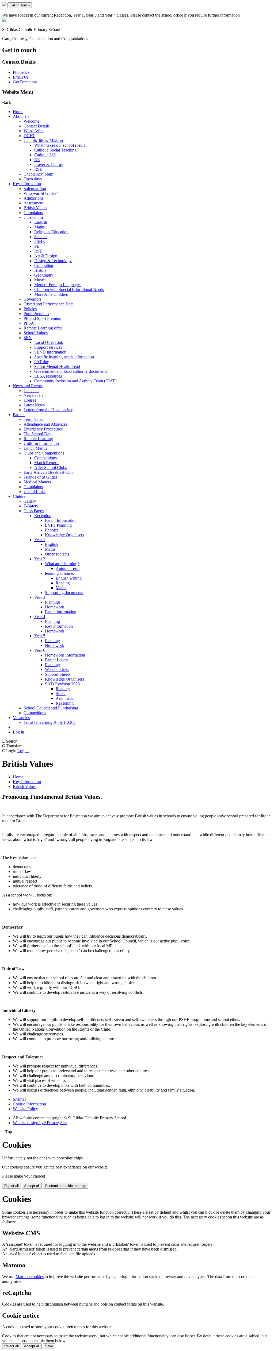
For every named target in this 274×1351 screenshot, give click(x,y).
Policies (30, 308)
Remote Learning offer (43, 328)
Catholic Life (45, 155)
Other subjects (57, 554)
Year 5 (39, 636)
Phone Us (21, 72)
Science (40, 236)
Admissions (33, 198)
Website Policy (25, 1109)
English (40, 222)
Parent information (60, 611)
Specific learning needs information (64, 357)
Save (49, 1346)
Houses (30, 400)
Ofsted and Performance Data (49, 304)
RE (37, 159)
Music (39, 280)
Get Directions (25, 82)
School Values (36, 333)
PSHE (39, 241)
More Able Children (51, 294)
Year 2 (39, 559)
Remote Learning (38, 438)
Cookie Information (29, 1104)
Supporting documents (64, 592)
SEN (28, 337)
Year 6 (39, 650)
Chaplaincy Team (38, 174)
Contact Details (37, 126)
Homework (54, 607)
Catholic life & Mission (43, 140)
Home (18, 111)
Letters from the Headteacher (48, 409)
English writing (69, 578)
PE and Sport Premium (43, 318)
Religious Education (51, 232)
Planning (52, 602)
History (40, 270)
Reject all (11, 1186)
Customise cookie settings (65, 1186)
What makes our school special (60, 145)
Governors (32, 299)
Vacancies (21, 717)
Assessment (33, 203)
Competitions (45, 458)
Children (20, 496)
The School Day (37, 434)
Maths (39, 227)
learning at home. (59, 573)
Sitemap (19, 1099)
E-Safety (31, 506)
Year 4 (39, 616)
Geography (43, 275)
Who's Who (34, 131)
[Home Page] (4, 5)
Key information (59, 626)
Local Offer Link (48, 342)
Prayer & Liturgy (48, 164)
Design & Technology (53, 260)
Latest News (34, 405)
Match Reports (46, 462)
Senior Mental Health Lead (57, 366)
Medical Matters (37, 482)
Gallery (30, 501)
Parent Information (61, 520)
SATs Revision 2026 (62, 684)
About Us (21, 116)
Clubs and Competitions (44, 453)
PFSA (29, 323)
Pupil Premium (36, 313)
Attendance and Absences (45, 424)
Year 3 (39, 597)
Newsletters (33, 395)
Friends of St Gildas (40, 477)
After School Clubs (50, 467)
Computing (43, 265)
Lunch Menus (35, 448)
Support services (48, 347)
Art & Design (45, 256)
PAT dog (41, 361)
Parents (19, 414)
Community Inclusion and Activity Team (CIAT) (75, 381)
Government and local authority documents (70, 371)
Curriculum (33, 217)
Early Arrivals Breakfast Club (49, 472)
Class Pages (34, 510)
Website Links (57, 669)
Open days (33, 179)
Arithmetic (65, 698)
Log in (18, 732)
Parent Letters (56, 660)
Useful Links (34, 491)
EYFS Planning (58, 525)
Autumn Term (67, 568)
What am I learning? (62, 563)
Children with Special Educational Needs (69, 289)
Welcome (31, 121)
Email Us (21, 77)
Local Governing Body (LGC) (49, 722)
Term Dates (33, 419)
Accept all (32, 1186)
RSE (38, 169)
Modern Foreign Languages (57, 284)
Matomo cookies (30, 1276)
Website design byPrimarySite (40, 1122)
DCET (29, 135)
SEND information (50, 352)
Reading (63, 583)
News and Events (28, 385)
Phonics (51, 530)
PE (36, 246)
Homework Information (65, 655)
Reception (42, 515)
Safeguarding (35, 188)
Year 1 (39, 539)
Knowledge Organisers (64, 535)
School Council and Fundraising (51, 708)
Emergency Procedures (43, 429)
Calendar (31, 390)
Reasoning (65, 703)
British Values (35, 207)
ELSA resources (48, 376)
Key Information (27, 183)
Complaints (33, 212)
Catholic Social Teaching (55, 150)
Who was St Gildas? (41, 193)
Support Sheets (57, 674)
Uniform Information (41, 443)
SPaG (61, 693)
